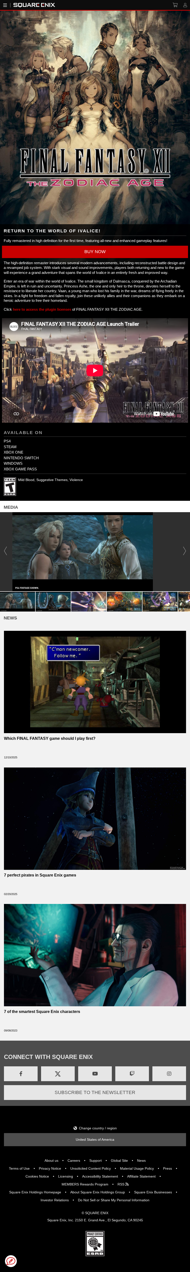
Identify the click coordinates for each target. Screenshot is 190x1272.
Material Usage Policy (137, 1168)
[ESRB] (95, 1243)
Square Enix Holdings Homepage (35, 1192)
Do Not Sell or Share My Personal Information (113, 1200)
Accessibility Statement (100, 1176)
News (141, 1160)
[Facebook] (21, 1073)
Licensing (65, 1176)
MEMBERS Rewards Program (85, 1184)
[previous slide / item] (5, 552)
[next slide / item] (184, 552)
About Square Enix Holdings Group (97, 1192)
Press (167, 1168)
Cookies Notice (37, 1176)
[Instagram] (169, 1073)
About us (51, 1160)
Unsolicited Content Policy (90, 1168)
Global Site (119, 1160)
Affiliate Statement (141, 1176)
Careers (74, 1160)
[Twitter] (58, 1073)
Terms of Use (19, 1168)
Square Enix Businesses (153, 1192)
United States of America (95, 1139)
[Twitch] (132, 1073)
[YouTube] (95, 1073)
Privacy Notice (50, 1168)
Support (95, 1160)
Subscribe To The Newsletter (95, 1092)
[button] (95, 252)
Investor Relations (55, 1200)
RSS (121, 1184)
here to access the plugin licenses (42, 309)
